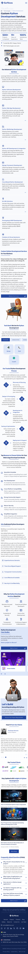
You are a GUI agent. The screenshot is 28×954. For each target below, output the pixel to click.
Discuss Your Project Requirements (14, 717)
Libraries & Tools (15, 339)
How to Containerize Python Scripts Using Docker (13, 804)
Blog (23, 919)
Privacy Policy (6, 951)
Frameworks (5, 339)
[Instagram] (8, 928)
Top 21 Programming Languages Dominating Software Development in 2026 (12, 823)
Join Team (23, 922)
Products (18, 919)
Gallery (3, 922)
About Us (9, 922)
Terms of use (22, 951)
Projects (12, 919)
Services (6, 919)
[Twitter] (14, 928)
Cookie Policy (14, 951)
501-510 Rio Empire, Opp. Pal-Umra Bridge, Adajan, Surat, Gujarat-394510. (13, 935)
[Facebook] (5, 928)
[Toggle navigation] (26, 3)
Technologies (7, 11)
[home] (1, 10)
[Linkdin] (11, 928)
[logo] (7, 3)
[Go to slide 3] (5, 757)
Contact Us (16, 922)
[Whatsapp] (1, 928)
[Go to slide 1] (1, 757)
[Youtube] (23, 928)
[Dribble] (20, 928)
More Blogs (14, 851)
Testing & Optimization (8, 426)
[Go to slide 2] (3, 757)
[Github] (17, 928)
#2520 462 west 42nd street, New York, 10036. (15, 942)
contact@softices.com (8, 925)
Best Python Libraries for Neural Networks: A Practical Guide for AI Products (12, 843)
